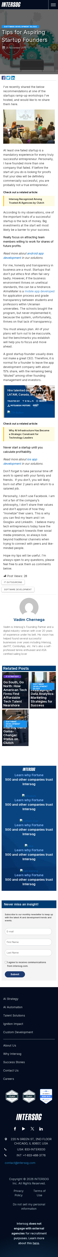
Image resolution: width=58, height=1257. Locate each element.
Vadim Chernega (29, 619)
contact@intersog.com (20, 1162)
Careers (8, 1078)
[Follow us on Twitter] (32, 1128)
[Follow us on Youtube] (23, 1128)
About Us (9, 1045)
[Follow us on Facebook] (15, 1128)
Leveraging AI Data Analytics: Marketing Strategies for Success (42, 697)
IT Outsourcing (13, 582)
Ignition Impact (13, 1023)
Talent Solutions (14, 1015)
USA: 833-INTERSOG (31, 1149)
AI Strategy (10, 998)
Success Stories (14, 1062)
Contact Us (11, 1070)
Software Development (18, 589)
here (36, 1243)
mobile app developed (40, 291)
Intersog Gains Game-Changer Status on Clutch (14, 735)
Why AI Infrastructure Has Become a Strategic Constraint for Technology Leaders (29, 434)
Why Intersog (12, 1053)
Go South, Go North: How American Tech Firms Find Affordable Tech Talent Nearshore (15, 693)
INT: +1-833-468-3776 (31, 1155)
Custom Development (18, 1032)
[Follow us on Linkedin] (41, 1128)
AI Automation (13, 1007)
